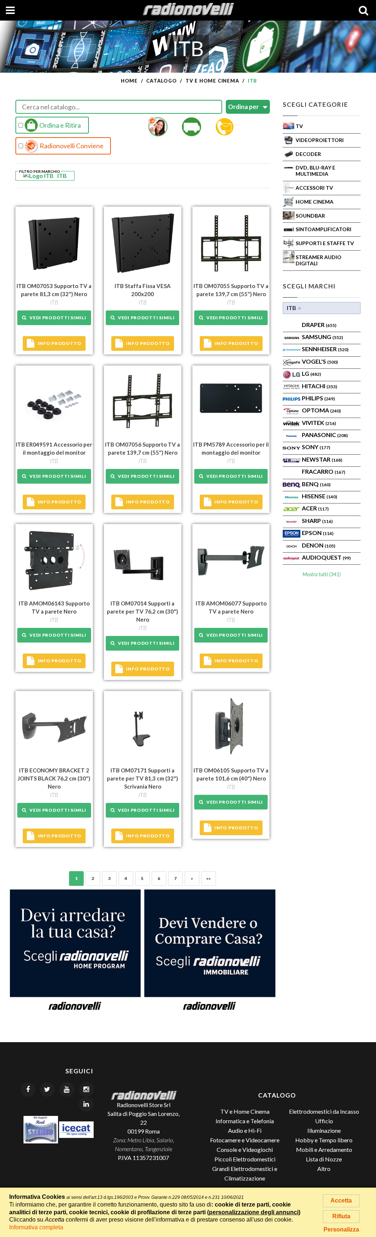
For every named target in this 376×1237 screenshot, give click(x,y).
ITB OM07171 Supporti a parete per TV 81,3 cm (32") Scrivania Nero (142, 778)
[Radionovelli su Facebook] (28, 1089)
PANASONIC (325, 434)
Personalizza (341, 1229)
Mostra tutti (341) (322, 574)
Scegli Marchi (309, 286)
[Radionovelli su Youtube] (66, 1089)
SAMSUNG (322, 336)
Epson (317, 532)
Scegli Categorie (315, 104)
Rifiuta (341, 1216)
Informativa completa (36, 1227)
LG (311, 373)
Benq (316, 483)
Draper (319, 324)
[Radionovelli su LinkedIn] (86, 1104)
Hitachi (319, 385)
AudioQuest (326, 557)
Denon (318, 545)
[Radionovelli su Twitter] (47, 1089)
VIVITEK (319, 422)
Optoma (321, 410)
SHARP (317, 520)
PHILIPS (318, 397)
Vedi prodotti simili (56, 317)
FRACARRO (323, 471)
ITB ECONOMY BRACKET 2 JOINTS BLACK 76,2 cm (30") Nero (54, 778)
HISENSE (319, 495)
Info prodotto (60, 343)
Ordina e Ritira (59, 125)
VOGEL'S (320, 361)
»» (208, 878)
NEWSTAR (322, 459)
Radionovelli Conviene (71, 146)
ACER (315, 508)
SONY (316, 446)
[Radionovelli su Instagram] (86, 1089)
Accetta (341, 1200)
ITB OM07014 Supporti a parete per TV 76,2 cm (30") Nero (142, 611)
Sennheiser (325, 348)
